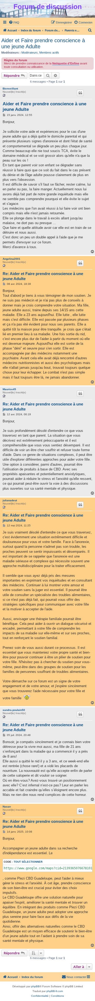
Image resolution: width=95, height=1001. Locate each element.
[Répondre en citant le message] (80, 93)
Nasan (7, 806)
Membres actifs (49, 52)
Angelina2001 (11, 258)
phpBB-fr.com (54, 991)
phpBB (35, 986)
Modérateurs (29, 52)
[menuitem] (14, 22)
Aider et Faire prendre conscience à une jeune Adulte (43, 43)
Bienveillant (10, 88)
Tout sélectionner (28, 861)
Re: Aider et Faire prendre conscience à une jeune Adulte (43, 276)
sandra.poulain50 (14, 710)
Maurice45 (9, 389)
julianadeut (10, 500)
